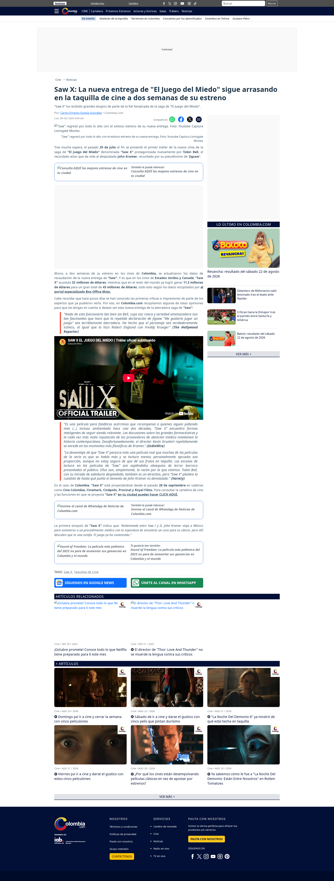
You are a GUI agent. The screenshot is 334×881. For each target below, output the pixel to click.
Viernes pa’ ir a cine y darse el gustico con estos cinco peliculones (89, 776)
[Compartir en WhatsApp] (172, 119)
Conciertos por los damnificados (182, 18)
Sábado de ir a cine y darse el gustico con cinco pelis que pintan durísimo (165, 719)
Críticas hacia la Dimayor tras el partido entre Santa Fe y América (256, 316)
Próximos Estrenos (118, 11)
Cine (58, 80)
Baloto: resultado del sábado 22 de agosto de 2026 (256, 335)
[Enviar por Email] (198, 119)
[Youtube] (182, 3)
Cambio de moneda (165, 826)
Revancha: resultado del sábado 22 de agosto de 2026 (243, 273)
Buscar (272, 3)
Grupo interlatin (119, 849)
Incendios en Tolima (217, 18)
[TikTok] (195, 3)
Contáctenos (122, 856)
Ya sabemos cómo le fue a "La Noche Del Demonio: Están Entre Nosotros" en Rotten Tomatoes (241, 779)
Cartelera (133, 3)
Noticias (60, 3)
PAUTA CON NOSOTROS (206, 839)
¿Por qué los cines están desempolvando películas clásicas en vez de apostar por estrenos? (165, 779)
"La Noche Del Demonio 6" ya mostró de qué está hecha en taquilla (241, 719)
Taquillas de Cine (86, 572)
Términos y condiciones (123, 826)
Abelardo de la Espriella (114, 18)
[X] (169, 3)
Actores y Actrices (145, 11)
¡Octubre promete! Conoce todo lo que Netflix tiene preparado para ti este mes (90, 652)
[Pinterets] (227, 855)
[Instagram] (175, 3)
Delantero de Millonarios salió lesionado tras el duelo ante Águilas (257, 294)
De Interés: (88, 18)
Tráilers (174, 11)
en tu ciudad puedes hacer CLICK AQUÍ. (148, 494)
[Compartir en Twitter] (189, 119)
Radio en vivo (161, 848)
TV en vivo (159, 856)
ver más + (243, 354)
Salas (163, 11)
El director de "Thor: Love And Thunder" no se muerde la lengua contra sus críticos (167, 652)
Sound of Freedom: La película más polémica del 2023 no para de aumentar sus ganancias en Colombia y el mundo (165, 554)
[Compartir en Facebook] (181, 119)
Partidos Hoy (97, 3)
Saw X (68, 572)
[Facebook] (163, 3)
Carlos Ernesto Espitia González (81, 113)
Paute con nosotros (121, 841)
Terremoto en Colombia (145, 18)
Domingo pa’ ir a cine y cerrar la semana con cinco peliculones (88, 719)
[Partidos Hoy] (189, 3)
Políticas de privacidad (123, 834)
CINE (85, 11)
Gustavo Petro (241, 18)
